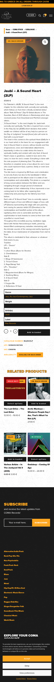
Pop (5, 597)
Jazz (7, 296)
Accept (27, 658)
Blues (6, 574)
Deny (27, 665)
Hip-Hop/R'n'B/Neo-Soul (14, 588)
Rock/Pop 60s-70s (12, 556)
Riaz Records (10, 323)
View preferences (27, 673)
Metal (6, 583)
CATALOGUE (30, 29)
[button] (45, 42)
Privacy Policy (32, 678)
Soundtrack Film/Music (14, 611)
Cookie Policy (21, 678)
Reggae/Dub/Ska (11, 602)
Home (8, 29)
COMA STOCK (18, 29)
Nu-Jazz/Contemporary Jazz (21, 296)
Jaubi (7, 314)
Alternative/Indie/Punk (14, 551)
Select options (15, 403)
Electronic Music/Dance (14, 592)
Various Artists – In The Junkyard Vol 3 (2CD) (13, 467)
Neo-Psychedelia (11, 560)
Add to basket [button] (38, 403)
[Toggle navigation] (50, 15)
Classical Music (10, 615)
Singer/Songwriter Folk (14, 606)
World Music (9, 620)
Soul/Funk (8, 569)
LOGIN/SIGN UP (27, 5)
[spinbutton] (10, 331)
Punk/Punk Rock (11, 565)
